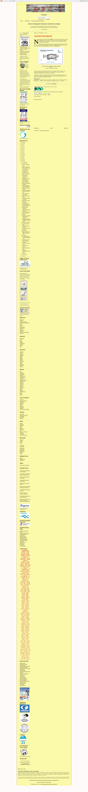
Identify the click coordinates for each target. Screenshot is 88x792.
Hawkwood (22, 675)
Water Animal (22, 401)
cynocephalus (23, 646)
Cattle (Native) (22, 374)
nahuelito (22, 555)
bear (29, 577)
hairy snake (26, 589)
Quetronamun (23, 619)
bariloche (23, 573)
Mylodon (21, 360)
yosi (27, 579)
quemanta (23, 656)
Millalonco (21, 439)
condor (23, 621)
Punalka (21, 452)
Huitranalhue (22, 328)
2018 (22, 149)
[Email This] (34, 93)
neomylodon (27, 628)
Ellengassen (22, 354)
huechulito (24, 612)
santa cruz (27, 631)
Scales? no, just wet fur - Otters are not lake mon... (26, 232)
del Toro (28, 646)
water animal (27, 584)
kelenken (23, 625)
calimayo (24, 570)
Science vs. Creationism (24, 673)
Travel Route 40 (22, 674)
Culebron (21, 418)
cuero (25, 564)
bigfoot (21, 564)
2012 (22, 157)
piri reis (27, 603)
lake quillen (26, 651)
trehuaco (23, 635)
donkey (23, 601)
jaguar (27, 596)
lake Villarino (26, 650)
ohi (21, 614)
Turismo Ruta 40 (23, 665)
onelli (27, 578)
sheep (23, 632)
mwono (28, 654)
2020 (22, 147)
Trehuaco (56, 45)
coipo (28, 620)
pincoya (27, 629)
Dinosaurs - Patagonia (26, 173)
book (29, 564)
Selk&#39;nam (23, 577)
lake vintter (27, 626)
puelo (24, 614)
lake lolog (27, 613)
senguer (27, 656)
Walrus (21, 394)
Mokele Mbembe (23, 542)
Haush (23, 606)
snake (24, 574)
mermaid (23, 597)
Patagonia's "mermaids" (26, 222)
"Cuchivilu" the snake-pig (43, 36)
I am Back (23, 214)
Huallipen (27, 617)
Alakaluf (25, 568)
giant (26, 565)
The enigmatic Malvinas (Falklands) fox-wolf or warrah (26, 220)
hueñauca (22, 649)
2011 (22, 158)
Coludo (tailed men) (23, 321)
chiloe (23, 578)
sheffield (24, 579)
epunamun (24, 622)
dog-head (28, 647)
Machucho (22, 385)
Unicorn (21, 393)
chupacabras (23, 620)
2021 (22, 145)
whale (28, 591)
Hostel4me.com (22, 663)
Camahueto (22, 373)
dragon (27, 595)
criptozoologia (23, 645)
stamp (28, 574)
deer (21, 582)
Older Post (66, 128)
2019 (22, 148)
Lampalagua (22, 416)
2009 (22, 160)
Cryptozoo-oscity (23, 536)
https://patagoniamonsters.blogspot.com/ (48, 784)
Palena (27, 639)
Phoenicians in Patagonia (24, 465)
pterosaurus (23, 630)
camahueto (23, 600)
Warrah (21, 453)
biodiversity (23, 581)
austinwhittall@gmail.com (25, 764)
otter (22, 591)
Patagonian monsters (45, 5)
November (24, 163)
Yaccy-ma (21, 333)
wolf (29, 569)
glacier (24, 582)
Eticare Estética (22, 685)
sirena (22, 657)
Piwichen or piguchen (23, 431)
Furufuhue (21, 425)
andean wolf (25, 572)
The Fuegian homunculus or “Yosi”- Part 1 (26, 251)
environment (24, 588)
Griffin (21, 426)
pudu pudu (28, 630)
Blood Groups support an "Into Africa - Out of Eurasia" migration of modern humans (25, 500)
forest (27, 601)
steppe (26, 632)
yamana (23, 592)
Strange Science (23, 682)
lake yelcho (28, 652)
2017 (22, 150)
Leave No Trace (22, 676)
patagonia (25, 550)
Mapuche (25, 557)
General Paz (23, 637)
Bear (21, 371)
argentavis (23, 643)
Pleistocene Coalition (23, 667)
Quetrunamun (22, 343)
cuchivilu (28, 645)
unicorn (22, 605)
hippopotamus (25, 611)
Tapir (21, 392)
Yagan (27, 592)
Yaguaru (21, 366)
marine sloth (22, 387)
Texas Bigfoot (22, 544)
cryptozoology (23, 569)
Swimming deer (24, 230)
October (23, 253)
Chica (22, 615)
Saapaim (21, 390)
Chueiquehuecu (23, 376)
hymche (26, 649)
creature (23, 551)
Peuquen (21, 342)
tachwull (28, 583)
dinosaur (23, 595)
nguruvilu (23, 598)
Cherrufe (21, 375)
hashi (28, 648)
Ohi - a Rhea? (24, 235)
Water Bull (21, 399)
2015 (22, 153)
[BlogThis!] (36, 93)
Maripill (21, 388)
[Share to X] (37, 93)
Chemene (21, 352)
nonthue (27, 602)
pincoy (23, 655)
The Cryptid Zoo (22, 545)
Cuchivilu (21, 378)
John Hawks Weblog (23, 539)
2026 (22, 142)
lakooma (22, 627)
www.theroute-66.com (23, 664)
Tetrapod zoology (23, 683)
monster (27, 597)
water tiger (25, 575)
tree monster (26, 634)
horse (22, 563)
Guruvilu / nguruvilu (23, 400)
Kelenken (21, 428)
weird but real (25, 586)
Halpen (23, 638)
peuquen (23, 629)
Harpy (21, 427)
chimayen (23, 644)
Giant (21, 323)
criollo (27, 644)
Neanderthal (22, 330)
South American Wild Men (24, 332)
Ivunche (21, 341)
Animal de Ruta (22, 670)
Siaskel (21, 363)
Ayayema (21, 351)
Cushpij (21, 353)
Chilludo (21, 320)
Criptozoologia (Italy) (23, 534)
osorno (23, 603)
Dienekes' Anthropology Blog (25, 666)
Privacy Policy (48, 782)
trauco (22, 584)
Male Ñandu (22, 429)
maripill (22, 628)
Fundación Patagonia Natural (25, 668)
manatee (21, 386)
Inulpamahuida (22, 459)
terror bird (27, 604)
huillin (29, 590)
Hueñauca (22, 383)
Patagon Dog (22, 451)
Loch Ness (22, 541)
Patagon (21, 331)
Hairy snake (22, 417)
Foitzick (27, 616)
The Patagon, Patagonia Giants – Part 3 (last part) (26, 191)
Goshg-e (21, 355)
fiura (22, 648)
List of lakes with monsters (24, 409)
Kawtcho (21, 359)
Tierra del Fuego (25, 558)
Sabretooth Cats (23, 391)
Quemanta (22, 460)
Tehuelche (23, 562)
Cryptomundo (22, 535)
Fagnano (27, 605)
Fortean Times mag (23, 537)
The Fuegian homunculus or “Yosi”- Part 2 (26, 243)
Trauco (21, 345)
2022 (22, 144)
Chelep (21, 339)
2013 (22, 155)
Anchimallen (22, 338)
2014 (22, 154)
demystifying (23, 647)
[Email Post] (48, 93)
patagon (27, 563)
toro (29, 657)
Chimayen (21, 424)
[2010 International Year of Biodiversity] (38, 90)
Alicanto (21, 423)
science (22, 604)
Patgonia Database (23, 680)
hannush (25, 648)
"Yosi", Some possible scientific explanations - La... (26, 237)
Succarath (21, 364)
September (24, 254)
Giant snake (22, 414)
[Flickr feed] (23, 300)
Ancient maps (22, 669)
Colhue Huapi (26, 615)
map (28, 553)
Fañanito (23, 616)
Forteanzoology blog (23, 538)
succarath (23, 633)
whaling (27, 598)
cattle (28, 566)
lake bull (25, 560)
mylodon (22, 565)
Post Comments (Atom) (44, 130)
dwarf (28, 562)
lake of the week (25, 566)
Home (21, 20)
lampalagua (23, 653)
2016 (22, 152)
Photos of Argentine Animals (25, 681)
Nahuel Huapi (25, 554)
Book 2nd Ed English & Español (37, 20)
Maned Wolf (22, 450)
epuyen (23, 596)
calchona (28, 619)
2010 (22, 159)
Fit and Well (22, 684)
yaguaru (27, 614)
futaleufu (25, 610)
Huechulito (22, 407)
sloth (25, 583)
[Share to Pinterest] (41, 93)
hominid (28, 555)
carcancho (27, 643)
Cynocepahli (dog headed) (24, 322)
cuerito (27, 621)
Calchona (21, 372)
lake (22, 574)
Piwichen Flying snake (24, 415)
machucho (24, 654)
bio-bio (26, 608)
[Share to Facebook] (39, 93)
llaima (27, 653)
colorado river (27, 609)
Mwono (21, 329)
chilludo (22, 609)
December (24, 162)
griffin (27, 622)
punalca (26, 655)
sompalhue (26, 657)
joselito (28, 623)
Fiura (21, 340)
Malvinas (24, 587)
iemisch (28, 573)
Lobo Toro (21, 384)
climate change (25, 593)
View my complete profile (24, 86)
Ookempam (22, 361)
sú (26, 633)
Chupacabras (22, 377)
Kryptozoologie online (24, 540)
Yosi (20, 346)
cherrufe (28, 600)
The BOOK (27, 20)
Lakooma (21, 402)
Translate (48, 19)
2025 (22, 143)
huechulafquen (24, 590)
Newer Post (36, 128)
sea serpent (27, 571)
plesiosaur (23, 558)
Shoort (21, 362)
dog (27, 587)
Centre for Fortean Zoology (24, 533)
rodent (23, 631)
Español (25, 34)
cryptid (28, 559)
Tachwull (21, 344)
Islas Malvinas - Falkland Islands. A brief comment (26, 216)
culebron (28, 581)
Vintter (28, 640)
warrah (24, 591)
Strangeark (22, 543)
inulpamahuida (23, 623)
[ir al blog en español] (21, 34)
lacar (22, 583)
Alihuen (21, 458)
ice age (28, 582)
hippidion (23, 602)
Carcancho (22, 319)
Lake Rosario (27, 618)
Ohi (20, 430)
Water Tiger (22, 365)
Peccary (21, 389)
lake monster (25, 552)
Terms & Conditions (41, 782)
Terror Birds (22, 433)
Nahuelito (21, 408)
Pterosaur (21, 432)
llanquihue (27, 627)
